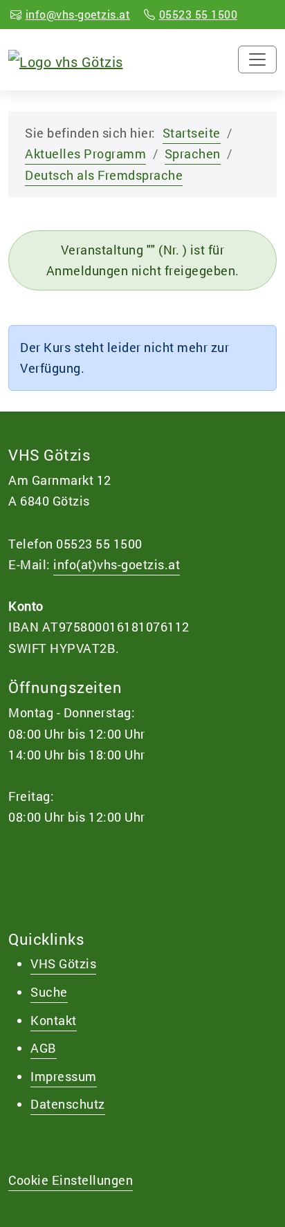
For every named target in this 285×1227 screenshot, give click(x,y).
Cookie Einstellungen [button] (70, 1180)
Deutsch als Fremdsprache (104, 175)
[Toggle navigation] (257, 59)
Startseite (192, 132)
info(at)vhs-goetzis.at (116, 564)
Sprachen (193, 153)
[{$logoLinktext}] (65, 59)
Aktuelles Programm (85, 153)
